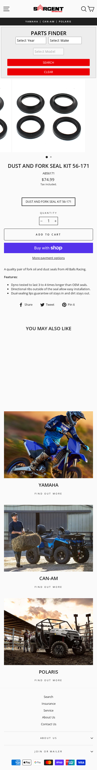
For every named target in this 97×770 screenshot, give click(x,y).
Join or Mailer (48, 751)
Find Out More (48, 493)
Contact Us (48, 724)
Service (48, 710)
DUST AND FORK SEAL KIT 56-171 (48, 201)
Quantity (48, 212)
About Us (48, 717)
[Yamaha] (48, 444)
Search (48, 697)
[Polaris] (48, 631)
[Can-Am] (48, 538)
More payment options (48, 258)
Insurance (49, 703)
